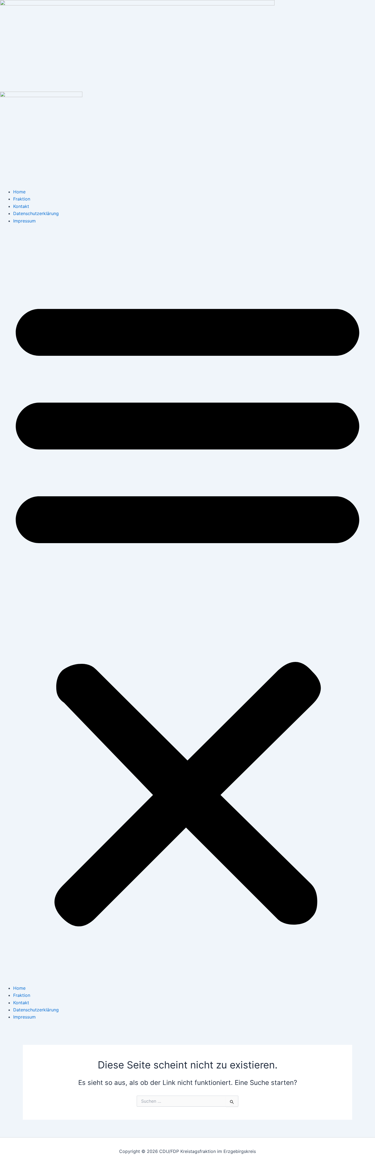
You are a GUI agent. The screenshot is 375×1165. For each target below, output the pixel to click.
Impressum (24, 221)
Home (19, 191)
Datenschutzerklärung (36, 213)
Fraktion (21, 199)
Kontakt (21, 206)
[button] (187, 608)
